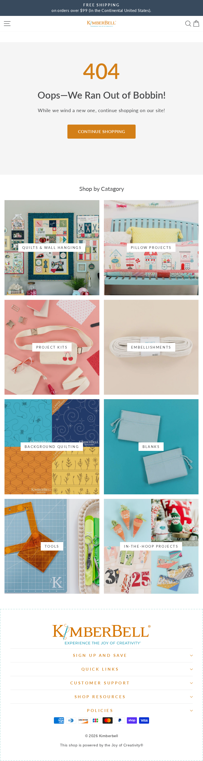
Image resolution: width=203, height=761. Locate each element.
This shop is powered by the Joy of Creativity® (101, 745)
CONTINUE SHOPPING (101, 131)
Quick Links (100, 669)
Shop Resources (100, 696)
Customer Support (100, 682)
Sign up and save (100, 655)
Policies (100, 710)
